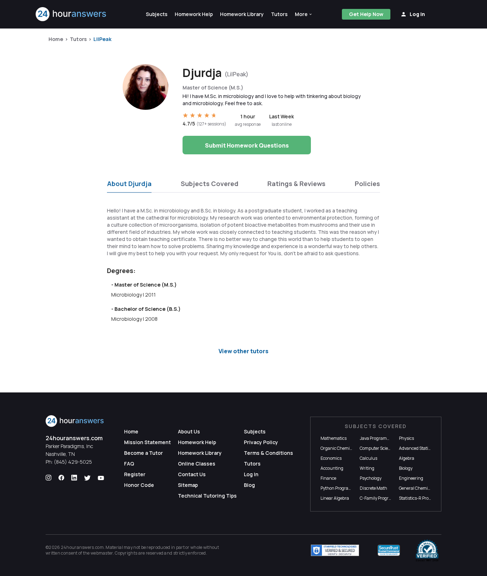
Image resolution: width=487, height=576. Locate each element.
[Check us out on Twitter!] (87, 478)
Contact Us (192, 474)
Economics (331, 458)
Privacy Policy (261, 442)
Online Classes (196, 463)
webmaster (102, 553)
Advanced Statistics (418, 448)
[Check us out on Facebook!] (61, 478)
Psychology (370, 478)
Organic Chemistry (339, 448)
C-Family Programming (382, 498)
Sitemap (188, 485)
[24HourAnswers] (71, 14)
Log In (251, 474)
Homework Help (197, 442)
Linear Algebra (335, 498)
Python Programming (342, 488)
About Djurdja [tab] (129, 183)
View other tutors (243, 351)
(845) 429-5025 (73, 461)
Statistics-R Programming (424, 498)
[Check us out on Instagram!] (48, 478)
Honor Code (139, 485)
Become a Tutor (143, 452)
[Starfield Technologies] (335, 550)
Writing (367, 468)
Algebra (406, 458)
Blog (249, 485)
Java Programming (378, 438)
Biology (405, 468)
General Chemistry (417, 488)
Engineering (411, 478)
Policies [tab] (367, 183)
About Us (189, 431)
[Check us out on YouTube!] (101, 478)
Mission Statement (147, 442)
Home (55, 39)
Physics (406, 438)
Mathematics (334, 438)
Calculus (368, 458)
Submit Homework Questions (247, 145)
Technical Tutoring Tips (207, 495)
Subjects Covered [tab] (210, 183)
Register (134, 474)
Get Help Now (366, 14)
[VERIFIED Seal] (427, 550)
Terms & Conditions (268, 452)
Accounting (332, 468)
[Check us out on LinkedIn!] (74, 478)
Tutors (78, 39)
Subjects (255, 431)
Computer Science (377, 448)
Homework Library (200, 452)
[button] (304, 14)
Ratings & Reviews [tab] (296, 183)
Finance (328, 478)
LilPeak (102, 39)
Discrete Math (373, 488)
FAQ (129, 463)
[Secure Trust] (389, 550)
